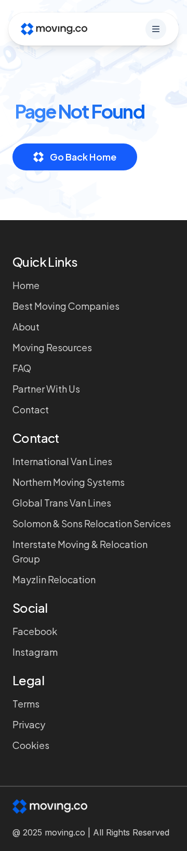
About (25, 327)
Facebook (34, 631)
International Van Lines (62, 461)
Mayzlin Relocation (54, 579)
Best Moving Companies (65, 306)
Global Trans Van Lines (61, 503)
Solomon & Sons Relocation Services (91, 523)
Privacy (28, 724)
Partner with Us (46, 389)
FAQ (21, 368)
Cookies (30, 745)
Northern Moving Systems (68, 482)
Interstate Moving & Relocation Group (80, 551)
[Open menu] (155, 29)
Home (25, 285)
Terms (25, 704)
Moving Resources (52, 347)
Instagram (35, 652)
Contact (30, 409)
